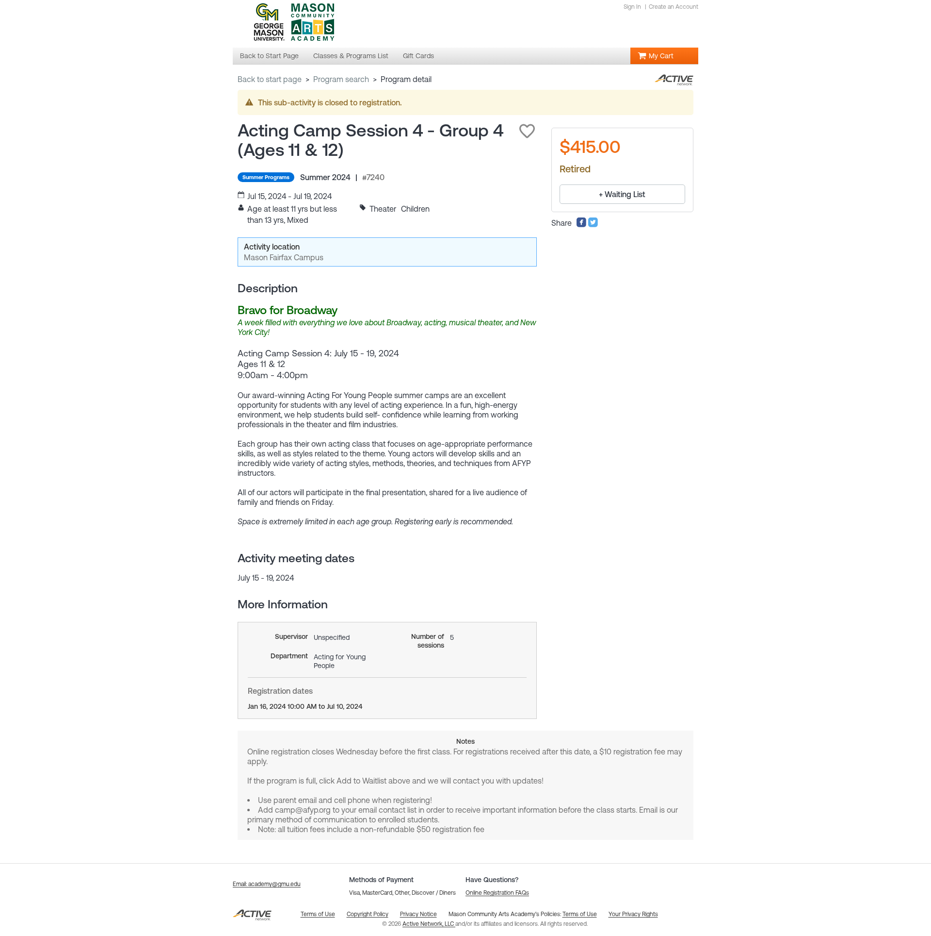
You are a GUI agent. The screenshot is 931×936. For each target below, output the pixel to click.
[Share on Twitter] (593, 224)
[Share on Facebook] (581, 224)
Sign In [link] (632, 6)
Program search (341, 79)
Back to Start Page (270, 79)
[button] (527, 131)
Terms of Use (579, 914)
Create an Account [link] (673, 6)
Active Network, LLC (428, 923)
